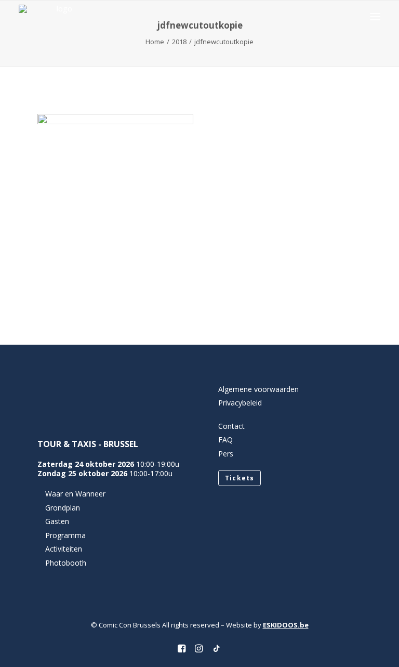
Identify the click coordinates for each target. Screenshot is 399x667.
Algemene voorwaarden (258, 389)
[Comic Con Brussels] (60, 16)
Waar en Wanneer (75, 494)
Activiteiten (63, 549)
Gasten (57, 521)
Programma (65, 535)
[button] (375, 16)
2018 (179, 41)
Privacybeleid (240, 403)
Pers (225, 454)
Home (154, 41)
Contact (231, 426)
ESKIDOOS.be (286, 625)
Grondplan (62, 508)
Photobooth (65, 563)
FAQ (225, 439)
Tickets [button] (239, 478)
